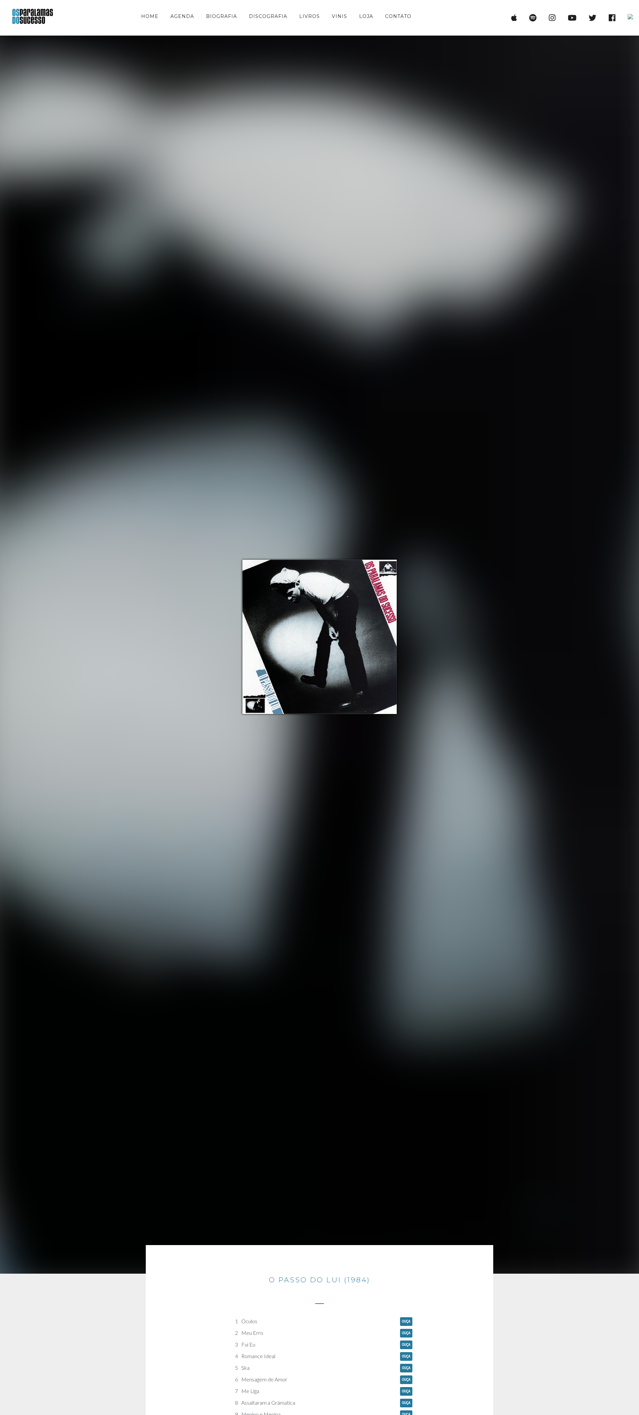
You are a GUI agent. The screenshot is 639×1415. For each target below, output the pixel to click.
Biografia (221, 16)
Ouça (406, 1321)
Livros (309, 16)
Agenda (182, 16)
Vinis (339, 16)
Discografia (268, 16)
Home (149, 16)
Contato (398, 16)
